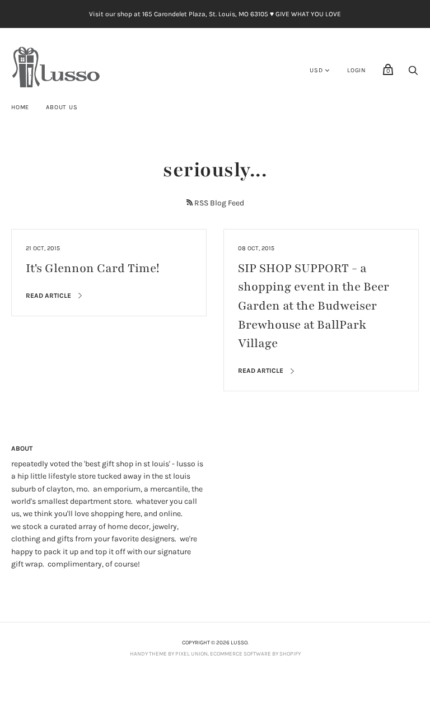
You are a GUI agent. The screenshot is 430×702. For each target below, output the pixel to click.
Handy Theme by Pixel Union (169, 653)
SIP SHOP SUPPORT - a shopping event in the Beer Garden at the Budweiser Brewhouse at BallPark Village (313, 306)
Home (20, 107)
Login (356, 70)
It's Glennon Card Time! (93, 268)
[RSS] (189, 202)
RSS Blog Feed (219, 203)
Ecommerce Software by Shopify (255, 653)
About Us (61, 107)
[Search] (413, 73)
